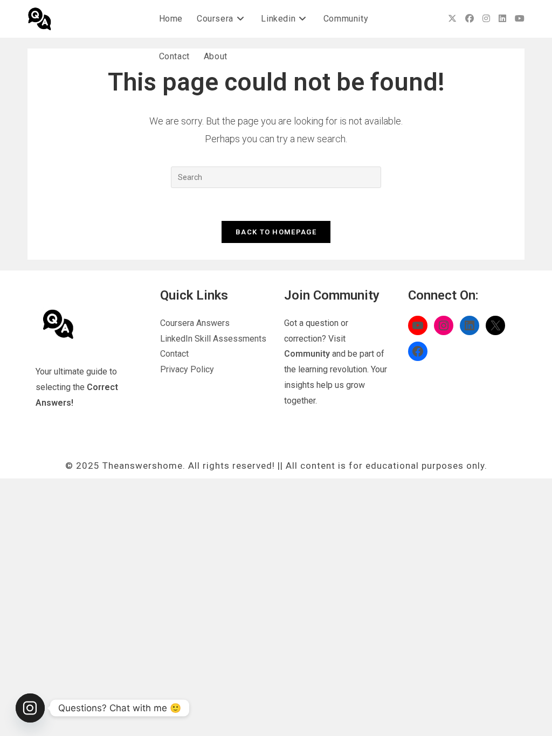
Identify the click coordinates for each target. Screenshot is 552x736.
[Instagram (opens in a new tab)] (486, 18)
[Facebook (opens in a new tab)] (469, 18)
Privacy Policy (187, 369)
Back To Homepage (276, 232)
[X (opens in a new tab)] (452, 18)
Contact (174, 354)
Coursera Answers (195, 323)
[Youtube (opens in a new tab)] (519, 18)
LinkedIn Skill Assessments (213, 339)
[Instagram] (30, 708)
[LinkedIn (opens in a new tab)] (502, 18)
